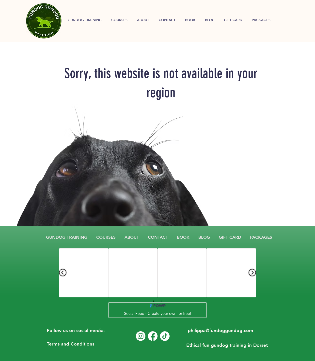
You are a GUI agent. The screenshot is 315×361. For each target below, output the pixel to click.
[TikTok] (165, 336)
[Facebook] (153, 336)
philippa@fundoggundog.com (220, 330)
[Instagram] (140, 336)
